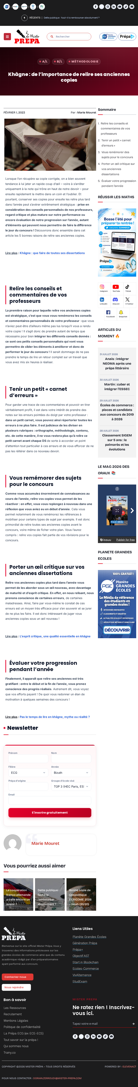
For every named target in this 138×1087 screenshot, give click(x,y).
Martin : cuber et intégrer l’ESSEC (117, 386)
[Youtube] (119, 6)
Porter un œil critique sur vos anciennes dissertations (118, 169)
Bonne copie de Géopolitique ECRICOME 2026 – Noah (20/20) (77, 17)
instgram (104, 291)
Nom (54, 753)
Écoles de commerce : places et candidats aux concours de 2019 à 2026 (117, 412)
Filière (11, 766)
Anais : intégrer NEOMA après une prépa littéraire (117, 363)
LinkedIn (103, 304)
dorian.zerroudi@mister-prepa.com (57, 1078)
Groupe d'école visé (62, 780)
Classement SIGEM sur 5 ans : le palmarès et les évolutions (117, 442)
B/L (59, 61)
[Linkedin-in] (113, 6)
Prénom (12, 753)
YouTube (116, 291)
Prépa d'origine (17, 780)
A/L (45, 61)
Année (55, 766)
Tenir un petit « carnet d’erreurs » (116, 143)
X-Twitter (129, 304)
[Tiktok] (125, 6)
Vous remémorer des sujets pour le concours (117, 154)
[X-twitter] (101, 6)
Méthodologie (85, 61)
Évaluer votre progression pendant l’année (119, 183)
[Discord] (131, 6)
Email (11, 794)
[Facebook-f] (95, 6)
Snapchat (123, 317)
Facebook (110, 317)
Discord (116, 304)
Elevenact (129, 1066)
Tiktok (128, 291)
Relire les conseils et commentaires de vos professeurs (115, 129)
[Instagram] (107, 6)
